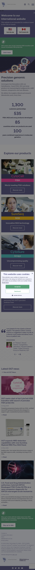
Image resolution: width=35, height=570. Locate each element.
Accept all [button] (17, 286)
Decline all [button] (17, 291)
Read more (5, 282)
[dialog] (17, 285)
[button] (17, 295)
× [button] (32, 273)
